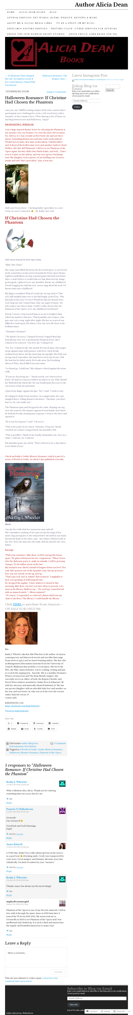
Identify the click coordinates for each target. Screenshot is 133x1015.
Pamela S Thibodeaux (19, 809)
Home (11, 12)
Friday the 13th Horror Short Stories (36, 34)
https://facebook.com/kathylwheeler (22, 706)
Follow (77, 107)
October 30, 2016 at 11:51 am (17, 880)
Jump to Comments (56, 92)
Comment (58, 972)
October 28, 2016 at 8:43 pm (17, 847)
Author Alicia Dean (101, 4)
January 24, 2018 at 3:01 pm (17, 904)
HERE (17, 604)
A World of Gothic (28, 749)
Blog (53, 12)
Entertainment (16, 746)
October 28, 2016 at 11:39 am (17, 785)
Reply (9, 803)
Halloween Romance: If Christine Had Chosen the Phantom (35, 100)
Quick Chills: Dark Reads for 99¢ (93, 34)
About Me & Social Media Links (29, 23)
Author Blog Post (29, 743)
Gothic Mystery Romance (50, 749)
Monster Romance (30, 752)
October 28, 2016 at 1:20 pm (17, 812)
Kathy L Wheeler (16, 782)
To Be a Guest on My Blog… (76, 23)
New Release (30, 746)
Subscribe (74, 1005)
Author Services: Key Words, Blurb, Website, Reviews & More (52, 18)
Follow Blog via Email (84, 87)
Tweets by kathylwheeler (17, 711)
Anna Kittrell (14, 844)
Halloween (14, 752)
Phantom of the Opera (50, 752)
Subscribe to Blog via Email (89, 988)
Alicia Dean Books (32, 12)
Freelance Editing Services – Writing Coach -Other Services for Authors (62, 29)
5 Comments (60, 743)
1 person (19, 834)
